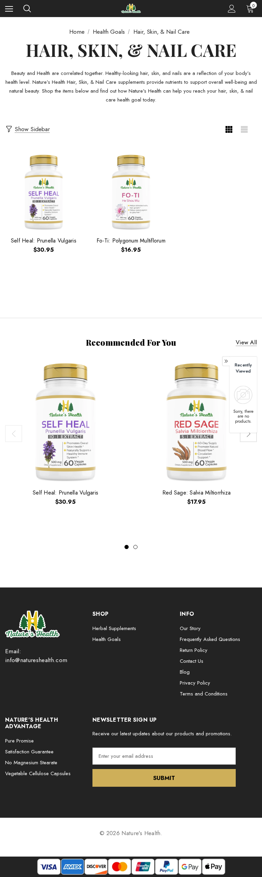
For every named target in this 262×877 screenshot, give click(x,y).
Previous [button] (13, 433)
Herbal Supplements (114, 628)
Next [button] (248, 433)
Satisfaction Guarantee (29, 751)
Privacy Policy (195, 683)
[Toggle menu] (9, 9)
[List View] (244, 129)
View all (246, 342)
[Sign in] (232, 9)
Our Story (190, 628)
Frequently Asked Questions (210, 639)
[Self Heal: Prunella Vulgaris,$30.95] (43, 192)
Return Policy (193, 650)
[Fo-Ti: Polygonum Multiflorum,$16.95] (131, 192)
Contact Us (191, 661)
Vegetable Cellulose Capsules (38, 773)
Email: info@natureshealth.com (36, 655)
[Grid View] (228, 129)
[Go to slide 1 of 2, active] (127, 547)
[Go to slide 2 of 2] (135, 547)
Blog (185, 672)
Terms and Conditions (204, 694)
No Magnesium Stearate (31, 762)
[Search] (27, 8)
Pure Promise (19, 741)
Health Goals (106, 639)
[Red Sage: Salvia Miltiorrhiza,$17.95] (196, 422)
